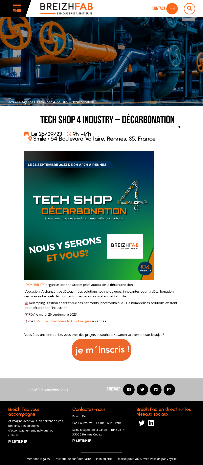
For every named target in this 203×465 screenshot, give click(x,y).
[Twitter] (142, 389)
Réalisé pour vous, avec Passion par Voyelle (147, 459)
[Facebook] (129, 389)
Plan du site (104, 459)
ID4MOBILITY (34, 285)
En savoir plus (17, 442)
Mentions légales (38, 459)
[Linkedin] (156, 389)
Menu (17, 11)
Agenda (27, 102)
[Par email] (169, 389)
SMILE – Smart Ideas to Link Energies (63, 321)
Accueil (13, 102)
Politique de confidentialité (73, 459)
